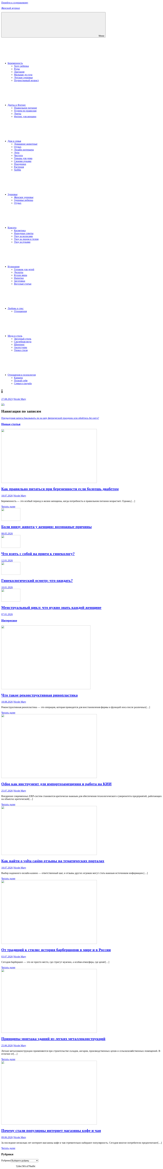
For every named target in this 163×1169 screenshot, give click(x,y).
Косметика (20, 230)
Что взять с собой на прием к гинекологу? (38, 554)
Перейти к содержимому (14, 2)
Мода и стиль (15, 335)
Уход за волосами (23, 236)
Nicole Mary (19, 399)
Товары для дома (23, 158)
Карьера (18, 377)
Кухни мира (20, 275)
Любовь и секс (16, 308)
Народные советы (23, 233)
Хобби (17, 169)
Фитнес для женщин (25, 116)
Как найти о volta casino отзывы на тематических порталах (52, 861)
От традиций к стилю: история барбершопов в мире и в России (56, 950)
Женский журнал (10, 8)
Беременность (15, 63)
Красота (12, 227)
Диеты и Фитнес (17, 105)
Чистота (18, 155)
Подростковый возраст (26, 80)
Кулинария (13, 266)
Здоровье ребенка (23, 200)
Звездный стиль (22, 338)
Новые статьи (10, 424)
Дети (16, 152)
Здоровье (13, 194)
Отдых (17, 146)
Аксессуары (20, 347)
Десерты (18, 272)
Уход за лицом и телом (26, 239)
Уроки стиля (21, 350)
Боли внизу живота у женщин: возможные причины (46, 527)
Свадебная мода (22, 341)
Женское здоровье (23, 197)
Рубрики (6, 1160)
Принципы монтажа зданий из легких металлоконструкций (53, 1039)
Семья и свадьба (23, 383)
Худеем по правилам (25, 110)
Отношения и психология (22, 374)
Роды (17, 69)
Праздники (20, 164)
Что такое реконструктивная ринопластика (39, 695)
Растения (19, 167)
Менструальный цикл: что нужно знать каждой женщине (51, 607)
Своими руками (22, 161)
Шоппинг (19, 344)
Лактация (19, 71)
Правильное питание (25, 107)
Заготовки (19, 281)
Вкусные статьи (22, 283)
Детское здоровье (23, 77)
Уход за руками (22, 242)
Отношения (20, 311)
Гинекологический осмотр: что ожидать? (37, 580)
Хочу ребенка (21, 66)
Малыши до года (23, 74)
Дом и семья (14, 141)
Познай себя (20, 380)
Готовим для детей (24, 269)
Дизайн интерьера (24, 149)
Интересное (9, 620)
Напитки (19, 278)
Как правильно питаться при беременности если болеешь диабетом (60, 489)
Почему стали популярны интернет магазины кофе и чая (51, 1130)
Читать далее (8, 506)
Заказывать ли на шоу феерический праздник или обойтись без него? (50, 418)
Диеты (17, 113)
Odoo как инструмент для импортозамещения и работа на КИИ (56, 784)
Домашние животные (25, 144)
